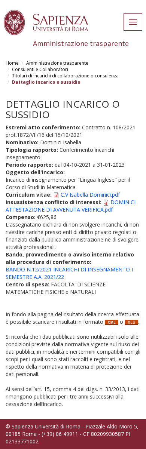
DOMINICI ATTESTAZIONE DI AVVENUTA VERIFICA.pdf (71, 206)
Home (12, 63)
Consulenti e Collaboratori (40, 69)
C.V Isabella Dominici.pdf (90, 194)
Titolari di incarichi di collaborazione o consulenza (65, 76)
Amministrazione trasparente (57, 63)
